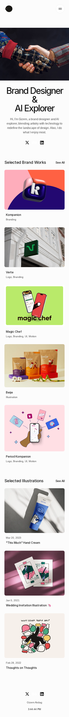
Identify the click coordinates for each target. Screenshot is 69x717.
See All (60, 162)
